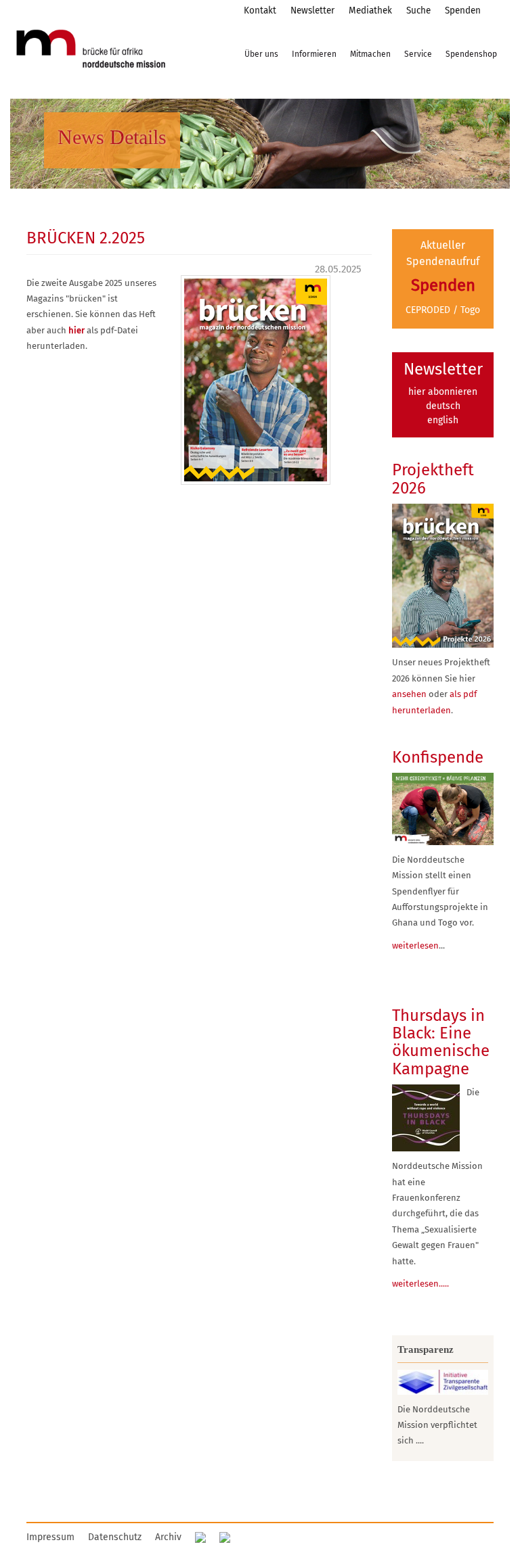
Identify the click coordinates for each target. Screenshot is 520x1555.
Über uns (261, 54)
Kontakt (260, 10)
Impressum (50, 1537)
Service (418, 54)
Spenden (463, 10)
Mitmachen (370, 54)
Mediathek (370, 10)
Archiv (168, 1537)
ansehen (409, 694)
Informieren (314, 54)
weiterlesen (415, 945)
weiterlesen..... (420, 1283)
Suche (418, 10)
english (442, 420)
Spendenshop (471, 54)
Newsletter (312, 10)
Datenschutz (115, 1537)
